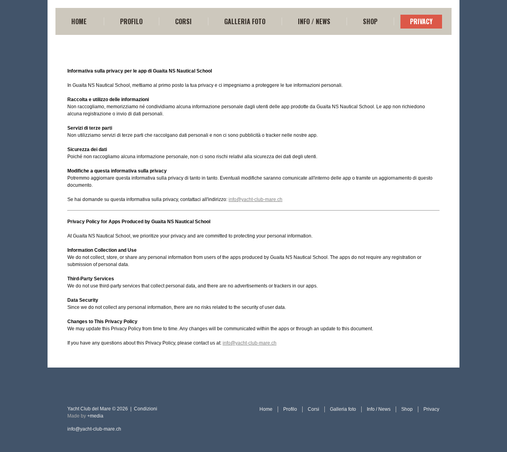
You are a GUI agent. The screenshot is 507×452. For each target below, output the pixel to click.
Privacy (421, 21)
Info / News (314, 21)
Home (79, 21)
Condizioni (145, 409)
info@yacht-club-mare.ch (255, 199)
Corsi (183, 21)
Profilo (131, 21)
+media (95, 416)
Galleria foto (244, 21)
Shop (370, 21)
